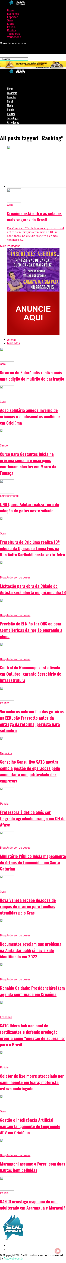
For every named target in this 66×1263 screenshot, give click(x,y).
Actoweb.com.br (13, 1258)
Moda (10, 23)
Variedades (14, 37)
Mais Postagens (10, 246)
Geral (10, 20)
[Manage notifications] (58, 1251)
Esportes (12, 17)
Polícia (11, 27)
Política (11, 30)
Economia (13, 13)
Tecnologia (13, 33)
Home (10, 10)
